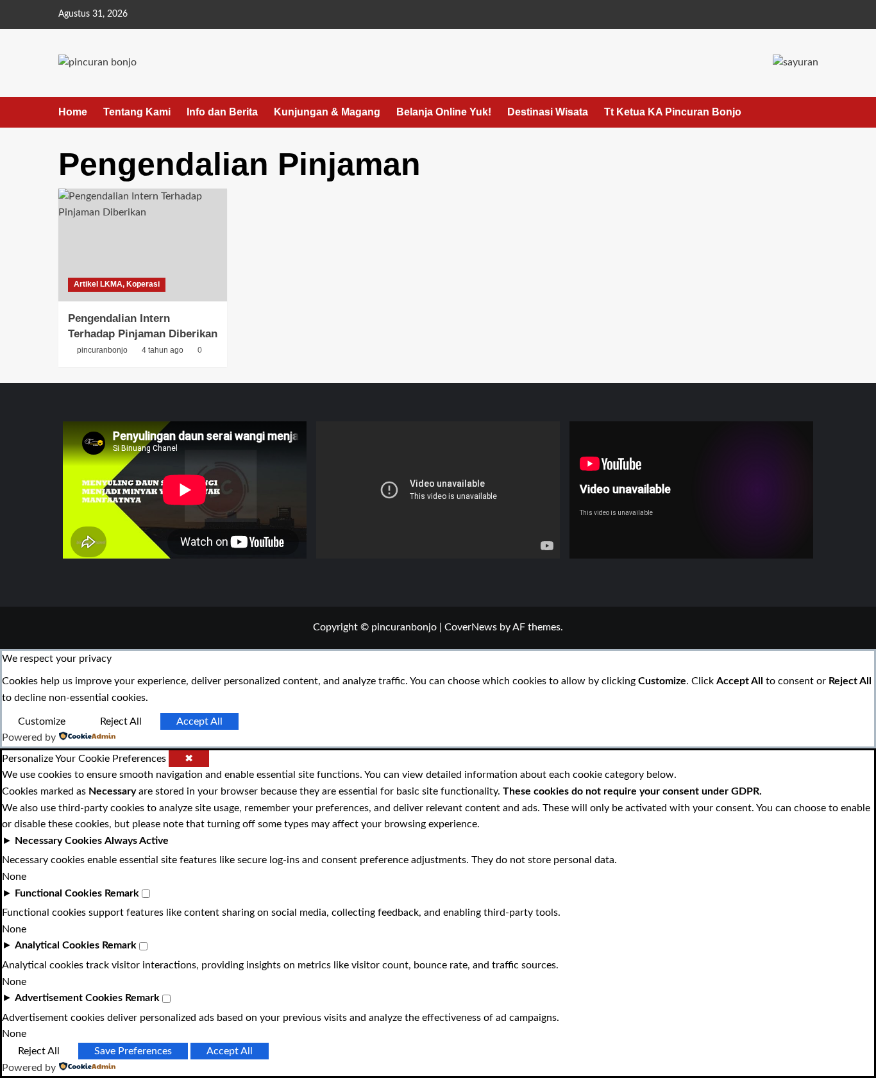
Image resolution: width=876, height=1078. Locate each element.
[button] (810, 112)
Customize (41, 721)
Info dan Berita (222, 111)
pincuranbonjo (102, 350)
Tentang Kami (137, 111)
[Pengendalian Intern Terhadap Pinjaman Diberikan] (143, 245)
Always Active (137, 841)
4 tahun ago (162, 350)
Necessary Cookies (58, 841)
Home (72, 111)
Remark (122, 893)
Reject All (121, 721)
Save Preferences (133, 1051)
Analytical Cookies (57, 945)
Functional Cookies (58, 893)
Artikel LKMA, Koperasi (117, 284)
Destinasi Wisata (547, 111)
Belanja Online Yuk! (443, 111)
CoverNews (470, 627)
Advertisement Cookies (68, 998)
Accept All (199, 721)
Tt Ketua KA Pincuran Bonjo (672, 111)
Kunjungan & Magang (327, 111)
